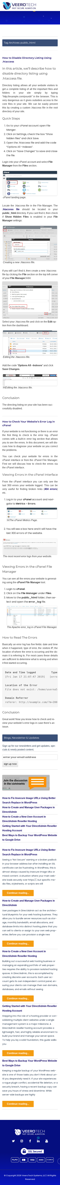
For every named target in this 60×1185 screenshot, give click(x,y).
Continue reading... (18, 893)
